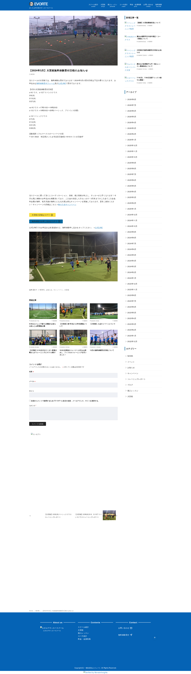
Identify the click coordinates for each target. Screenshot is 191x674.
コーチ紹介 (124, 5)
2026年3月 (131, 128)
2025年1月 (131, 209)
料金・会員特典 (135, 5)
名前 (31, 371)
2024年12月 (132, 214)
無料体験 (158, 5)
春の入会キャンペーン (67, 204)
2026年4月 (131, 122)
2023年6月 (131, 307)
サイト (31, 391)
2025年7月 (131, 174)
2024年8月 (131, 237)
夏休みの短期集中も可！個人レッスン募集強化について (149, 65)
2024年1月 (131, 278)
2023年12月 (132, 283)
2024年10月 (132, 226)
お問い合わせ (148, 5)
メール (32, 381)
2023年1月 (131, 335)
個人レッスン (112, 5)
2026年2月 (131, 134)
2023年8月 (131, 295)
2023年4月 (131, 318)
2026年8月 (131, 99)
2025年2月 (131, 203)
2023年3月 (131, 324)
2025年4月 (131, 191)
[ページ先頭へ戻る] (154, 637)
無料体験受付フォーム (45, 83)
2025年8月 (131, 168)
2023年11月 (132, 289)
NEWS (33, 74)
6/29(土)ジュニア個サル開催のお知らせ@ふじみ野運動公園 (42, 325)
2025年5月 (131, 186)
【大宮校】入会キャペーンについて (102, 324)
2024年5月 (131, 255)
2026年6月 (131, 111)
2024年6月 (131, 249)
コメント (32, 405)
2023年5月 (131, 312)
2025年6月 (131, 180)
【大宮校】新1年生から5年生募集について (73, 325)
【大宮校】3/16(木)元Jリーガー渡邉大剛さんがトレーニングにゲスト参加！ (43, 351)
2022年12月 (132, 341)
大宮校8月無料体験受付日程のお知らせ (149, 51)
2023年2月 (131, 330)
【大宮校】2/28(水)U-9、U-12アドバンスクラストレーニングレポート (88, 515)
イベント (131, 362)
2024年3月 (131, 266)
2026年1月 (131, 139)
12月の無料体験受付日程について (102, 350)
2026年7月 (131, 105)
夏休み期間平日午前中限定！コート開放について (149, 37)
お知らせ (49, 290)
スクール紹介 (93, 5)
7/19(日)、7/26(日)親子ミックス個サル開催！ (149, 78)
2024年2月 (131, 272)
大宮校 (103, 5)
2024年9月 (131, 232)
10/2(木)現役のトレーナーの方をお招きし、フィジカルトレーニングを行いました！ (73, 352)
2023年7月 (131, 301)
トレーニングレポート (136, 379)
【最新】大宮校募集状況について (149, 22)
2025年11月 (132, 151)
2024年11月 (132, 220)
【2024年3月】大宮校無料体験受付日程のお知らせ (58, 611)
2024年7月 (131, 243)
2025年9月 (131, 162)
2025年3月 (131, 197)
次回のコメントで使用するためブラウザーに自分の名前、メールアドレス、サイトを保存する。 (65, 401)
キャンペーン (58, 290)
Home (31, 611)
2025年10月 (132, 157)
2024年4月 (131, 260)
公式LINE (62, 83)
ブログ (130, 385)
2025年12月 (132, 145)
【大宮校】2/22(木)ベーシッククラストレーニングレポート (58, 515)
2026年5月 (131, 116)
